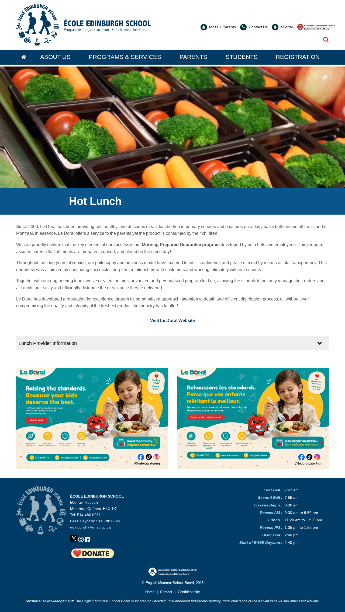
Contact (166, 592)
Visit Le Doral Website (172, 320)
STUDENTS (242, 57)
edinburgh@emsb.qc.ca (90, 527)
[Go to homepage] (23, 57)
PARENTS (193, 57)
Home (149, 592)
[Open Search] (326, 40)
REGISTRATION (298, 57)
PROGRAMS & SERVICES (125, 57)
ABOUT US (55, 57)
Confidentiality (189, 592)
